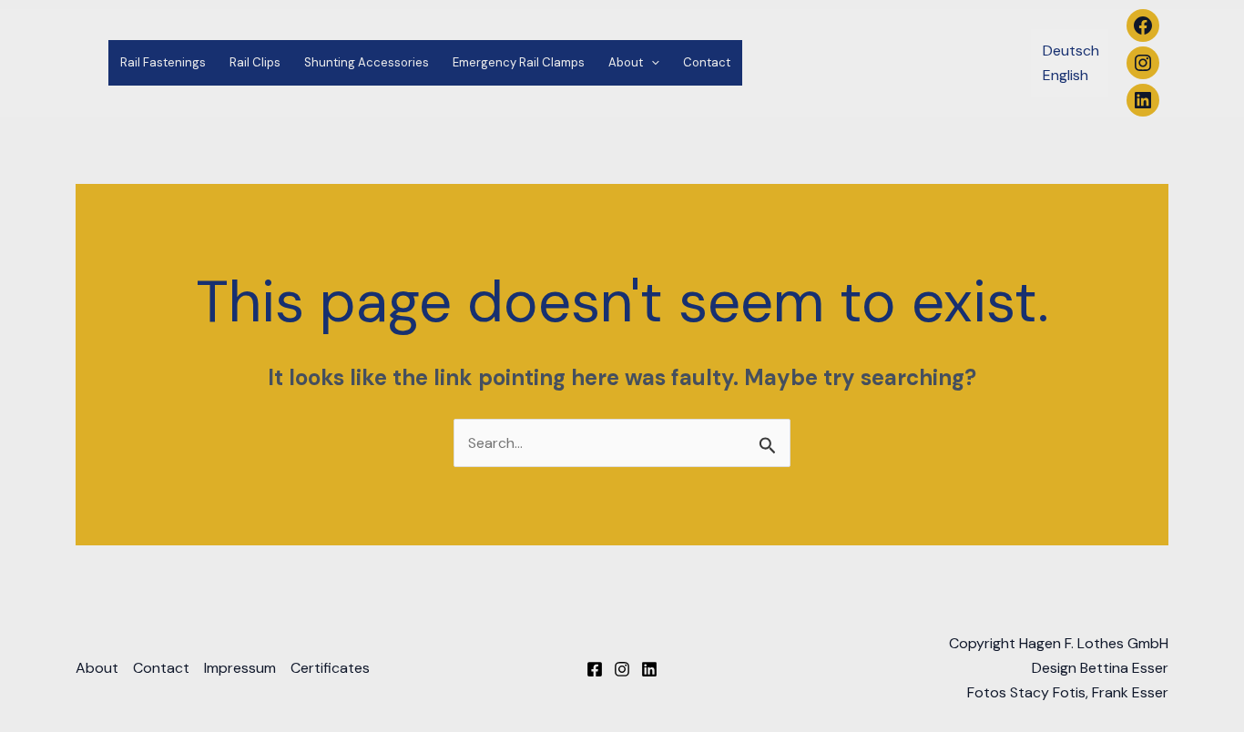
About (625, 62)
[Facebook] (594, 669)
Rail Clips (254, 62)
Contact (706, 62)
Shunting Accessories (366, 62)
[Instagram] (622, 669)
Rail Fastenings (163, 62)
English (1065, 75)
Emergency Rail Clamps (519, 62)
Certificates (330, 667)
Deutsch (1071, 50)
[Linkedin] (649, 669)
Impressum (240, 667)
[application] (651, 63)
